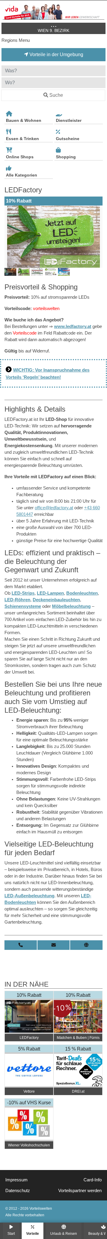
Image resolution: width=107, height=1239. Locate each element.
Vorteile (32, 1233)
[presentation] (10, 237)
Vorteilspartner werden (80, 1190)
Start (11, 1233)
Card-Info (93, 1179)
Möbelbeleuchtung (71, 606)
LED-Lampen (50, 593)
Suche (56, 95)
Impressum (16, 1179)
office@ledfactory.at (54, 507)
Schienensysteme (22, 606)
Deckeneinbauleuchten (56, 599)
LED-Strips (23, 593)
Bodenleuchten (82, 593)
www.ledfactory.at (72, 326)
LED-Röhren (17, 599)
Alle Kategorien (21, 175)
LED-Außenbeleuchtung (29, 895)
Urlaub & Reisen (63, 1233)
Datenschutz (17, 1190)
